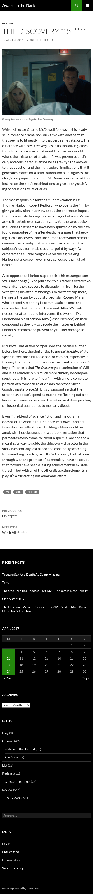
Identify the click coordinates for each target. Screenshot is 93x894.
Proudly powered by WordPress (21, 888)
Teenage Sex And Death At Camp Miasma (31, 574)
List (4, 765)
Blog (5, 733)
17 (8, 665)
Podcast (8, 773)
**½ (8, 491)
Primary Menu (87, 5)
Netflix (32, 491)
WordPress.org (12, 868)
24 (8, 671)
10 (8, 658)
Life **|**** (13, 513)
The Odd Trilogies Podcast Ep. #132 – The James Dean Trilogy (45, 591)
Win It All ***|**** (14, 529)
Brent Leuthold (41, 39)
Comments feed (13, 860)
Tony (5, 582)
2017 (18, 491)
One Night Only (13, 599)
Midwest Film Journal (20, 749)
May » (85, 678)
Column (8, 741)
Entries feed (10, 852)
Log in (6, 844)
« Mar (7, 678)
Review (7, 23)
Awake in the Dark (18, 5)
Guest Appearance (17, 782)
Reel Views (12, 757)
